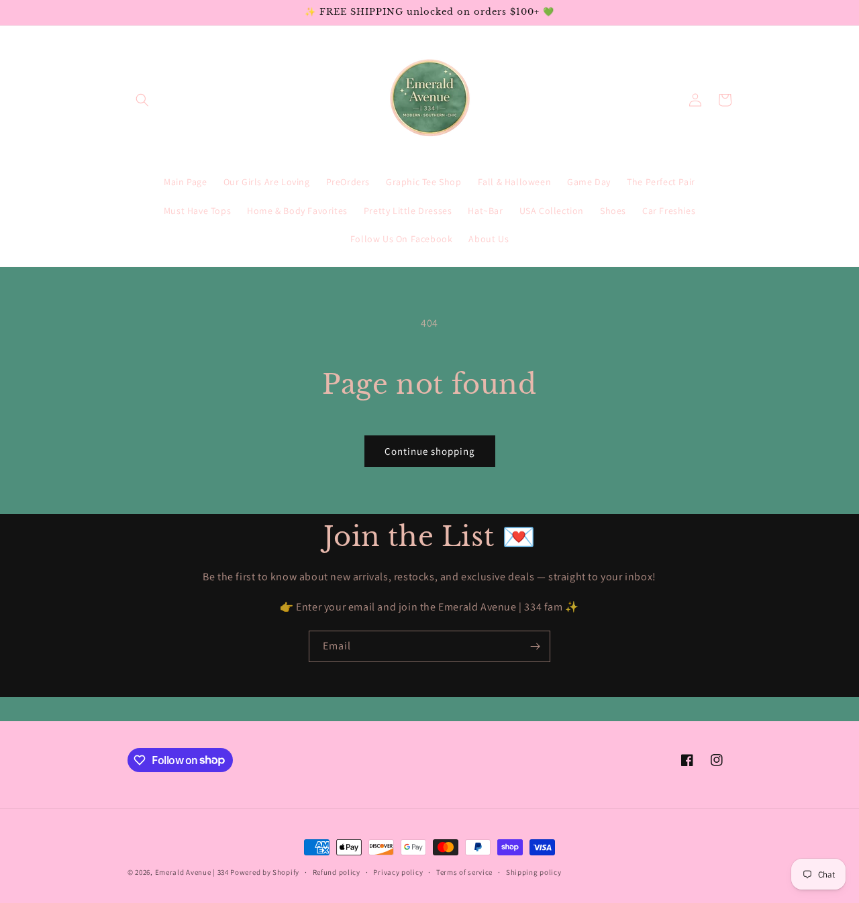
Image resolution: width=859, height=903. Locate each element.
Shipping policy (534, 871)
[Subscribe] (535, 646)
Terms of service (464, 871)
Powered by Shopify (264, 872)
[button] (142, 100)
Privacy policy (398, 871)
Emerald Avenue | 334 (192, 872)
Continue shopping (430, 451)
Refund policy (336, 871)
